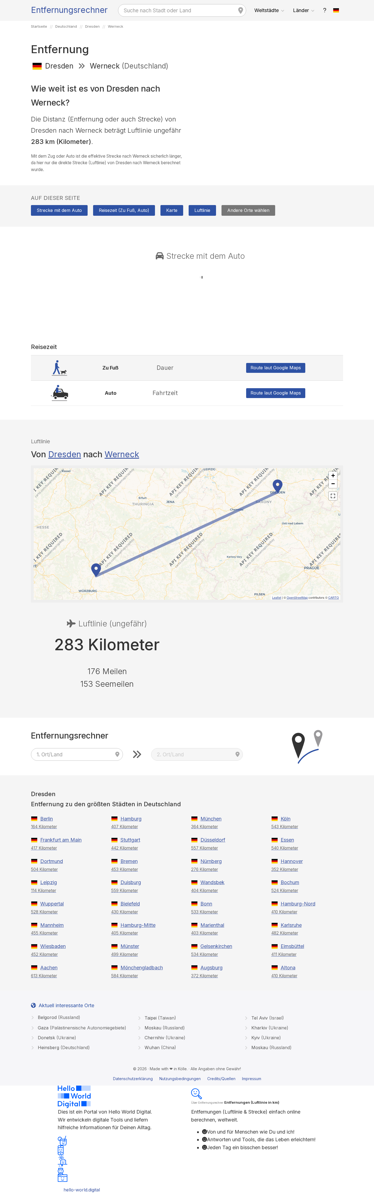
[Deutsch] (336, 10)
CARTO (333, 597)
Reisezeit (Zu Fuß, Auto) (124, 210)
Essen (287, 840)
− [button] (333, 483)
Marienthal (212, 925)
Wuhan (159, 1047)
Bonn (206, 904)
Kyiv (265, 1037)
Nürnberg (211, 861)
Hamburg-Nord (298, 904)
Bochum (290, 882)
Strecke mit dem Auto (59, 210)
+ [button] (333, 475)
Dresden (64, 454)
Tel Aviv (267, 1018)
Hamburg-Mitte (138, 925)
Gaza (81, 1027)
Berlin (46, 819)
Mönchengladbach (141, 967)
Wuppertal (52, 904)
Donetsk (56, 1037)
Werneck (122, 454)
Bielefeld (130, 904)
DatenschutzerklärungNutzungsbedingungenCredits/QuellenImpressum (187, 1078)
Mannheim (52, 925)
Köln (285, 819)
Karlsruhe (291, 925)
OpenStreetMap (297, 597)
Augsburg (211, 967)
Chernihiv (164, 1037)
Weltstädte (266, 10)
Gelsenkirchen (216, 946)
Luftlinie (202, 210)
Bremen (129, 861)
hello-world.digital (82, 1190)
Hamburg (131, 819)
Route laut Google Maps (276, 367)
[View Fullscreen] (333, 496)
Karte (171, 210)
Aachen (48, 967)
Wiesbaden (53, 946)
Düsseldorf (212, 840)
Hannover (292, 861)
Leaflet (276, 597)
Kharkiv (269, 1027)
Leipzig (48, 882)
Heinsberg (63, 1047)
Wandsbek (212, 882)
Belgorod (58, 1017)
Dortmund (51, 861)
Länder (301, 10)
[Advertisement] (267, 114)
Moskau (164, 1027)
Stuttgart (130, 840)
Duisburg (130, 882)
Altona (288, 967)
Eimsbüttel (292, 946)
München (210, 819)
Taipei (159, 1018)
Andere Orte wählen (248, 210)
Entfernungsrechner (69, 10)
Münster (129, 946)
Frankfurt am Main (61, 840)
